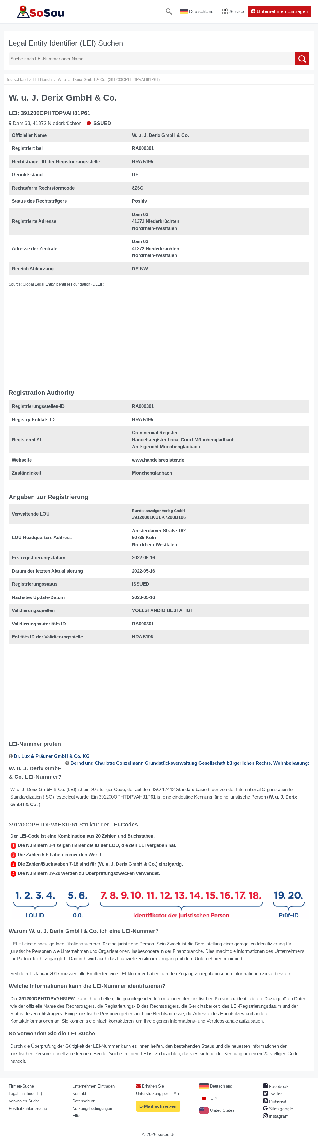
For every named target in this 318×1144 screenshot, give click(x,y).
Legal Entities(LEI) (25, 1093)
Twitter (275, 1093)
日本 (213, 1098)
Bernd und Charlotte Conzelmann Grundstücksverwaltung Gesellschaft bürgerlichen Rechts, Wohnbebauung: (189, 763)
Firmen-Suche (21, 1086)
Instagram (278, 1116)
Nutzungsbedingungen (92, 1108)
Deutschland (220, 1086)
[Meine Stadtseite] (41, 11)
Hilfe (76, 1116)
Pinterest (277, 1101)
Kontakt (79, 1093)
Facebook (278, 1086)
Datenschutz (83, 1101)
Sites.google (280, 1108)
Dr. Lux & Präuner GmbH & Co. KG (52, 756)
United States (221, 1110)
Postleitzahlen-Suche (28, 1108)
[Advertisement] (159, 332)
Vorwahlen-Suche (24, 1101)
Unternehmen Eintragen (93, 1086)
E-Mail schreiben (158, 1106)
